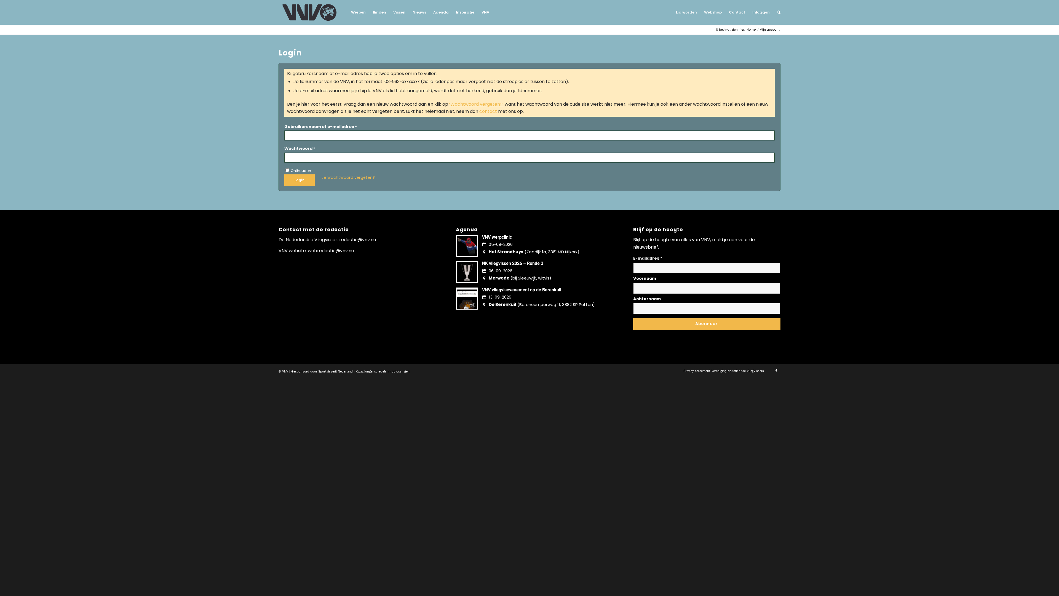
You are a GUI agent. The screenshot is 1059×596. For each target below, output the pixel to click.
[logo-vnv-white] (310, 12)
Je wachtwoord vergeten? (348, 177)
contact (488, 111)
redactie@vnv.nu (357, 239)
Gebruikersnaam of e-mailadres (320, 126)
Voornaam (644, 278)
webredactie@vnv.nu (331, 251)
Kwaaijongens (366, 371)
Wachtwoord (299, 148)
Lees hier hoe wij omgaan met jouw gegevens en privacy (674, 334)
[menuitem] (358, 12)
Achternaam (647, 299)
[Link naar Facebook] (776, 371)
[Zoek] (776, 12)
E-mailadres (647, 258)
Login (299, 180)
